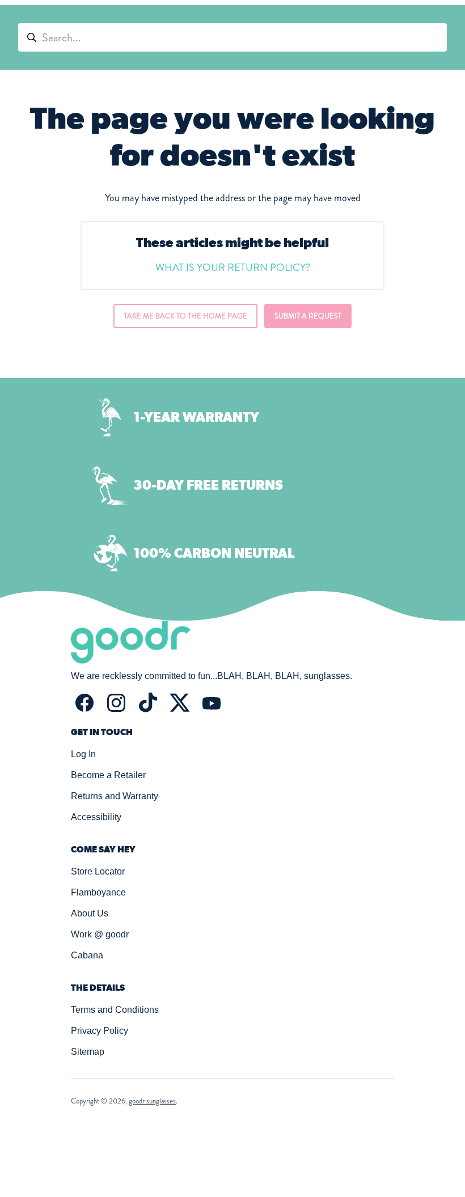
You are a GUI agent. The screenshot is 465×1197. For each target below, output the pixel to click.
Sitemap (87, 1051)
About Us (89, 913)
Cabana (87, 955)
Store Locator (98, 871)
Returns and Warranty (114, 796)
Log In (83, 754)
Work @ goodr (100, 934)
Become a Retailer (108, 775)
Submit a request (307, 316)
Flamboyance (98, 892)
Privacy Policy (99, 1030)
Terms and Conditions (115, 1010)
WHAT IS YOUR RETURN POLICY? (232, 267)
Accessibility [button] (96, 817)
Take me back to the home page (185, 316)
